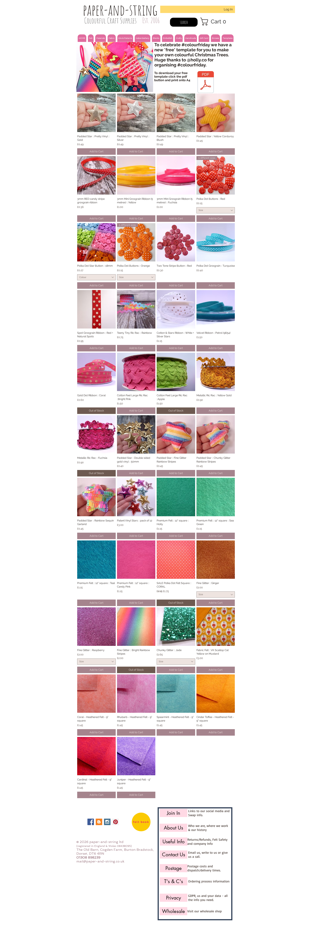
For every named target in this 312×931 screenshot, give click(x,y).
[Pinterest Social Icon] (115, 822)
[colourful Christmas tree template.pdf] (205, 82)
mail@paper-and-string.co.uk (100, 861)
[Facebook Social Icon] (90, 822)
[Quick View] (96, 113)
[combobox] (215, 210)
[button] (91, 38)
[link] (215, 21)
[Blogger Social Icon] (99, 822)
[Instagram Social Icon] (107, 822)
